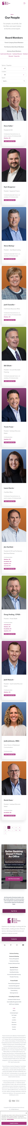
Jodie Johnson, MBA (11, 741)
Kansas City (16, 56)
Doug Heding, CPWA (12, 615)
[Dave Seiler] (14, 104)
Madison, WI (7, 138)
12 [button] (16, 830)
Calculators (14, 1024)
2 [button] (12, 827)
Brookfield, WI (7, 561)
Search (3, 78)
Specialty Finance (14, 967)
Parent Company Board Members (14, 42)
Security (14, 1029)
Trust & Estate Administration (14, 988)
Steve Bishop (9, 246)
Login (14, 1008)
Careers (14, 1017)
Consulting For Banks (14, 996)
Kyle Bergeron (9, 187)
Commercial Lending (14, 961)
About (12, 14)
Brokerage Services (14, 992)
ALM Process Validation (14, 1004)
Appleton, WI (7, 439)
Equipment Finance (14, 969)
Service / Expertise (6, 65)
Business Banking (14, 953)
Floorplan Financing (14, 976)
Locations (14, 1020)
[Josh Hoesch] (14, 658)
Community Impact (14, 1013)
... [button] (12, 830)
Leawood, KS (7, 565)
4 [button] (19, 827)
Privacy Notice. (10, 1119)
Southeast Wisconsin (17, 53)
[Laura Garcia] (14, 466)
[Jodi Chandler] (14, 283)
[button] (24, 81)
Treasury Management (14, 958)
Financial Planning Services (14, 983)
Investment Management (14, 985)
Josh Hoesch (8, 680)
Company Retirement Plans (14, 963)
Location (4, 71)
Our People (14, 1015)
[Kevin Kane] (14, 778)
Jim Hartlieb (8, 547)
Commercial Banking (14, 956)
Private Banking (14, 990)
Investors (14, 1027)
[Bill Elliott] (14, 344)
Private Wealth (14, 980)
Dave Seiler (8, 126)
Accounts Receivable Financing (14, 974)
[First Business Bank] (14, 918)
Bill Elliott (7, 366)
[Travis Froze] (14, 405)
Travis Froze (8, 427)
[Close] (26, 1113)
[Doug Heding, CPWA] (14, 592)
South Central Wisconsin (5, 53)
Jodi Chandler (9, 305)
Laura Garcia (9, 488)
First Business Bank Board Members (14, 47)
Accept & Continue (14, 1123)
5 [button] (5, 830)
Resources (14, 1022)
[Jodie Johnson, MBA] (14, 719)
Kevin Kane (8, 800)
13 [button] (19, 830)
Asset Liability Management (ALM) (14, 1001)
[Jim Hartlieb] (14, 525)
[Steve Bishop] (14, 224)
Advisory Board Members (14, 51)
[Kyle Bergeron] (14, 165)
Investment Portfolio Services (14, 999)
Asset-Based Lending (14, 972)
